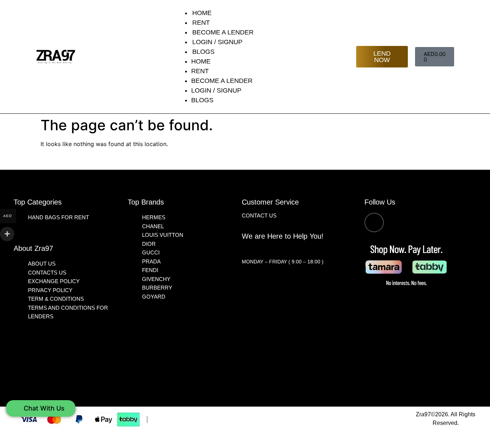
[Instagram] (374, 222)
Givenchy (156, 279)
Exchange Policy (54, 281)
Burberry (157, 288)
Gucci (151, 252)
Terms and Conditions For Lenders (68, 312)
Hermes (153, 217)
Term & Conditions (56, 299)
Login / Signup (217, 42)
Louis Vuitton (162, 235)
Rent (201, 22)
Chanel (153, 226)
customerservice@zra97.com (284, 249)
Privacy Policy (50, 290)
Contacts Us (47, 273)
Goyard (153, 297)
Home (202, 13)
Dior (149, 244)
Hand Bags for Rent (58, 217)
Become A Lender (223, 32)
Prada (151, 261)
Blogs (203, 51)
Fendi (150, 270)
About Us (42, 264)
